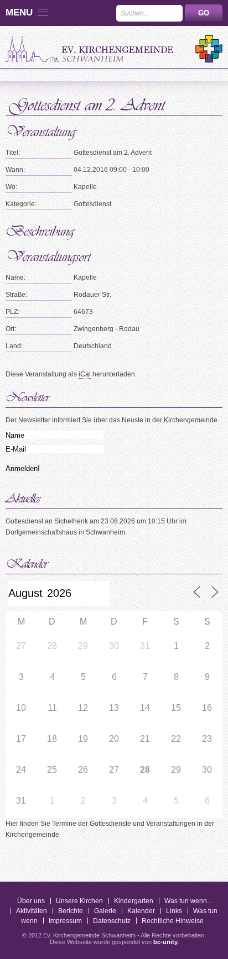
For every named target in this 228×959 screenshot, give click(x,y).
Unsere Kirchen (79, 901)
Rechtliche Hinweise (173, 921)
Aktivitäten (31, 911)
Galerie (105, 911)
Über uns (31, 901)
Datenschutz (112, 921)
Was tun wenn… (189, 901)
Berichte (70, 911)
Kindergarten (133, 901)
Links (174, 911)
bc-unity (165, 942)
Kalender (141, 911)
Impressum (65, 921)
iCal (85, 374)
